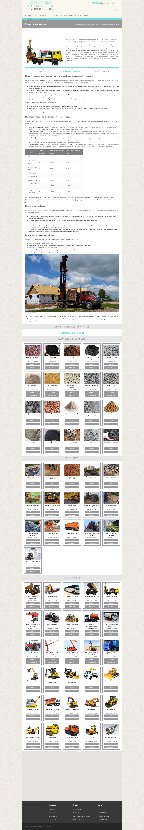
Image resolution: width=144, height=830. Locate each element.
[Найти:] (35, 805)
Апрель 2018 (52, 809)
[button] (72, 774)
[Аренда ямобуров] (44, 52)
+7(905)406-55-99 (41, 71)
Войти (100, 809)
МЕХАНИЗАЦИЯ (68, 15)
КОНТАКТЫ (87, 15)
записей (102, 812)
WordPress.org (103, 819)
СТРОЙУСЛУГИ (57, 15)
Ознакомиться (33, 367)
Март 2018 (52, 812)
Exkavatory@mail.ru (71, 71)
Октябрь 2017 (53, 819)
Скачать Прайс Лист (72, 332)
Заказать (32, 364)
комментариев (104, 816)
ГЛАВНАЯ (28, 15)
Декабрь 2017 (53, 816)
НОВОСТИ (78, 15)
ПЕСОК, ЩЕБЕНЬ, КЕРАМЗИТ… (41, 15)
